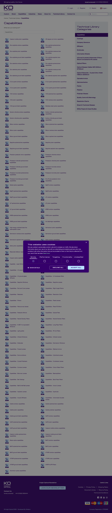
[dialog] (56, 256)
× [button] (86, 242)
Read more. (46, 253)
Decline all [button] (58, 267)
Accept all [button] (76, 267)
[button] (34, 268)
